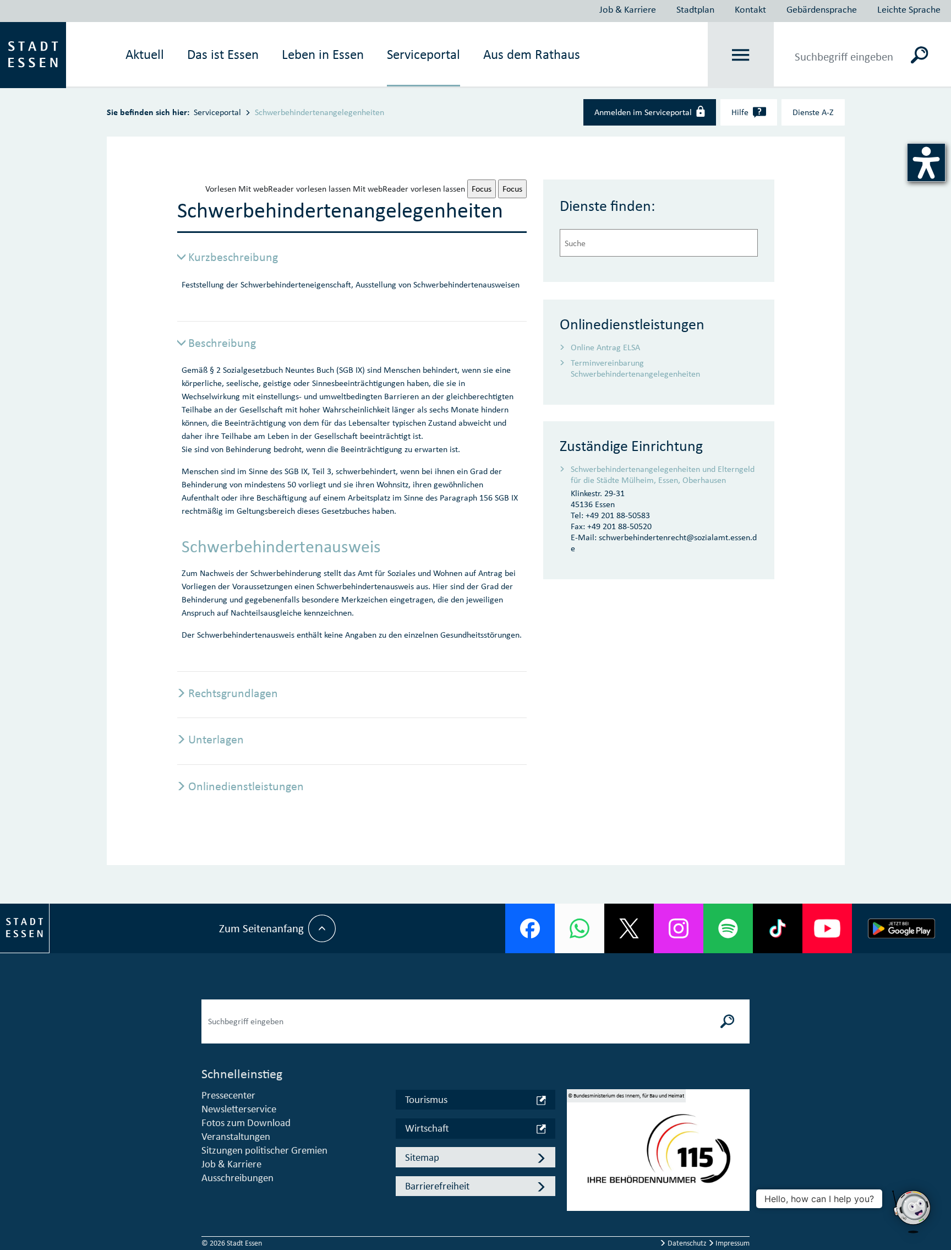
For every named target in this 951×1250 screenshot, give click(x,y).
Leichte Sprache (909, 9)
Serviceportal (423, 54)
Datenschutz (687, 1243)
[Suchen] (920, 55)
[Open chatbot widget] (912, 1211)
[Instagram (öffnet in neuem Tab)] (678, 928)
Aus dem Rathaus (531, 54)
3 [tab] (575, 1170)
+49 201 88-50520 (619, 526)
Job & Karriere (627, 9)
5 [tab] (575, 1202)
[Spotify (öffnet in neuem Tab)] (728, 928)
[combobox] (659, 243)
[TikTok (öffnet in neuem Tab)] (777, 928)
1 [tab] (575, 1138)
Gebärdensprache (821, 9)
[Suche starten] (728, 1021)
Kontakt (750, 9)
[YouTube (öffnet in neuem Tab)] (827, 928)
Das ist (223, 54)
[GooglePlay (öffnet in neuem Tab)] (901, 928)
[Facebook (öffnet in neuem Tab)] (530, 928)
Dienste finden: (607, 205)
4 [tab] (575, 1186)
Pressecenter (228, 1095)
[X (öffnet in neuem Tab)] (629, 928)
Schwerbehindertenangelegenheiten (319, 112)
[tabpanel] (658, 1154)
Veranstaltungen (235, 1136)
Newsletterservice (238, 1108)
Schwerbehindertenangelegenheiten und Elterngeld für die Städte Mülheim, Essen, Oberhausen (663, 474)
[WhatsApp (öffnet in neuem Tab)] (579, 928)
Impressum (732, 1243)
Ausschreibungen (237, 1177)
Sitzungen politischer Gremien (264, 1150)
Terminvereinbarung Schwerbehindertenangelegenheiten (635, 368)
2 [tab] (575, 1154)
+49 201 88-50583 (618, 515)
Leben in (323, 54)
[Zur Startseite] (33, 54)
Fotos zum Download (246, 1122)
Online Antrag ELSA (605, 347)
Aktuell (144, 54)
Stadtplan (695, 9)
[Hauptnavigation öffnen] (741, 55)
